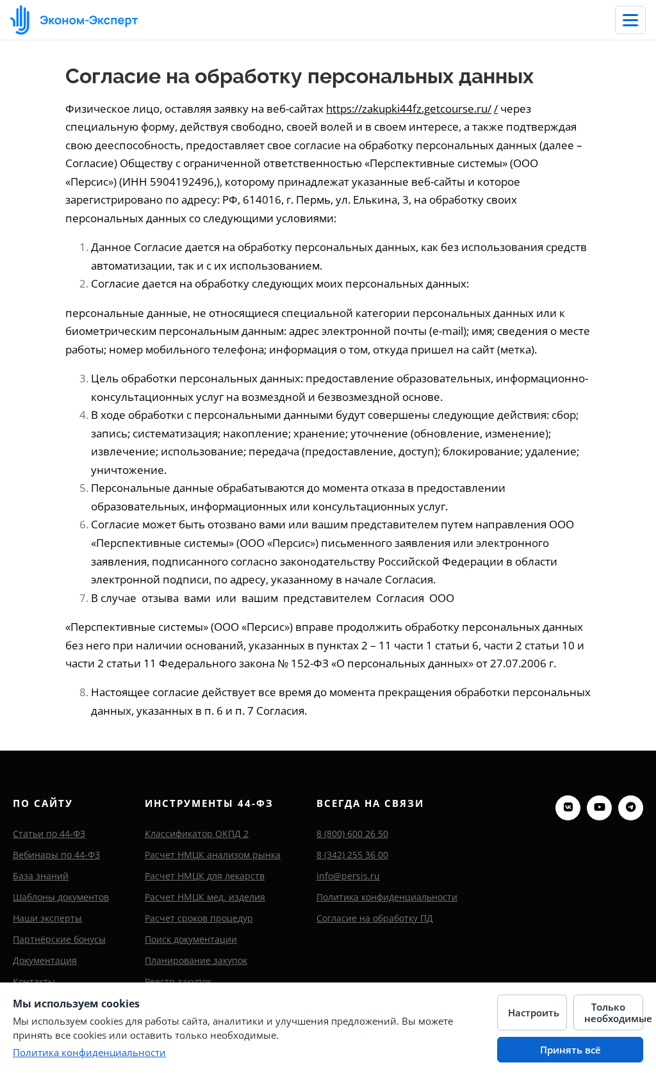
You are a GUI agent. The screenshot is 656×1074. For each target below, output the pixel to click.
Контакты (34, 981)
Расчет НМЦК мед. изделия (205, 897)
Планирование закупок (196, 960)
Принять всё (570, 1049)
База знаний (41, 876)
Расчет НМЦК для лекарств (205, 876)
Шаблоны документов (61, 897)
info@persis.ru (348, 876)
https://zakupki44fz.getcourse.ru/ (408, 108)
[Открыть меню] (630, 20)
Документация (45, 960)
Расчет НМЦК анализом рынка (213, 855)
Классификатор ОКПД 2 (197, 833)
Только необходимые (613, 1012)
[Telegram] (630, 807)
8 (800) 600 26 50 (352, 833)
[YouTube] (599, 807)
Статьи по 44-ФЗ (49, 833)
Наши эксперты (47, 918)
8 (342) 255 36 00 (352, 855)
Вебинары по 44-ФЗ (56, 855)
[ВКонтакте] (567, 807)
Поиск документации (191, 939)
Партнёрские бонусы (59, 939)
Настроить (533, 1012)
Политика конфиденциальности (386, 897)
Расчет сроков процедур (199, 918)
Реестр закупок (178, 981)
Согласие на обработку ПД (374, 918)
